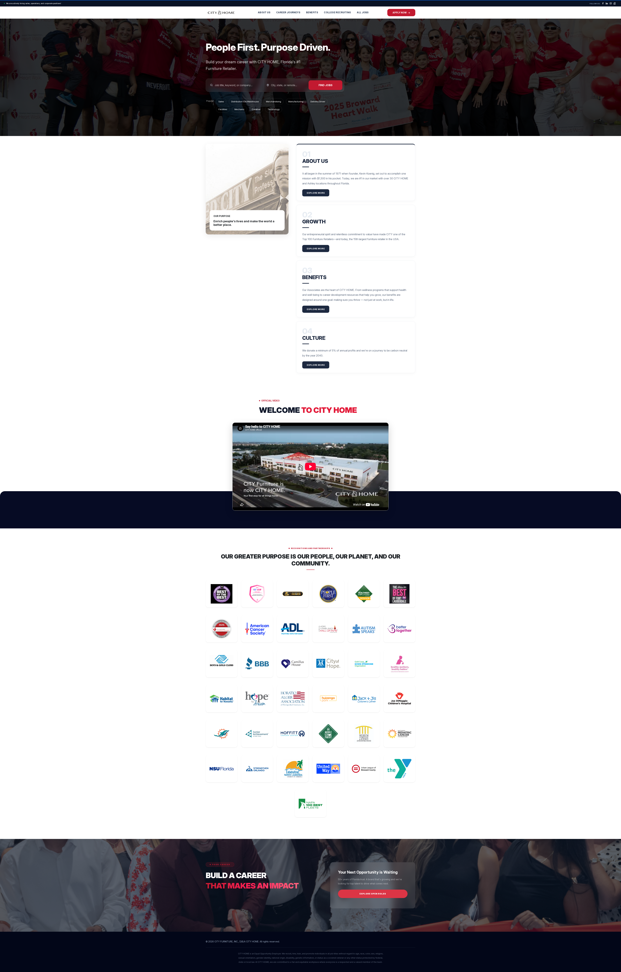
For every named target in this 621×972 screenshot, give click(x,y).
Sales (221, 101)
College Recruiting (337, 12)
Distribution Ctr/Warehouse (245, 101)
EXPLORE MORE (316, 193)
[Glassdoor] (614, 3)
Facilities (222, 109)
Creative (256, 109)
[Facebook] (603, 3)
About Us (264, 12)
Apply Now (399, 12)
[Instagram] (610, 3)
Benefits (312, 12)
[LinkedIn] (606, 3)
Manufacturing (295, 101)
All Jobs (363, 12)
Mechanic (239, 109)
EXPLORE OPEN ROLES (373, 894)
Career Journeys (288, 12)
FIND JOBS (325, 85)
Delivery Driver (317, 101)
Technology (274, 109)
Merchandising (273, 101)
